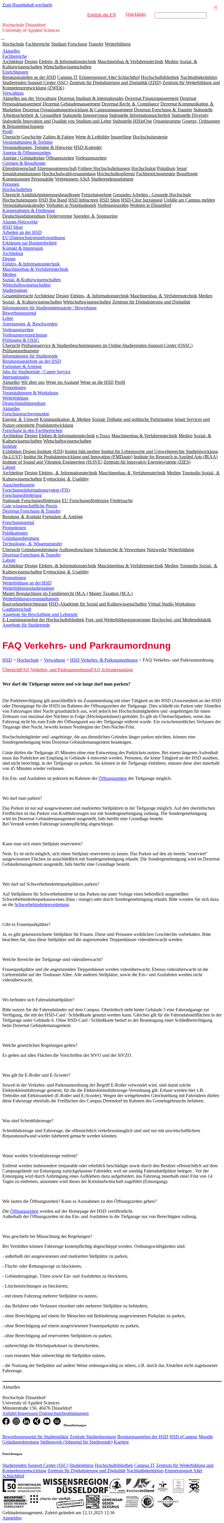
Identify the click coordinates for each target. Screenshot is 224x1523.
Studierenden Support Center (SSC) (35, 1465)
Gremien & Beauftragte (24, 163)
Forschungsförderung (22, 495)
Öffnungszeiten (113, 778)
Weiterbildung (118, 43)
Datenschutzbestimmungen (64, 1413)
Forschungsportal (18, 522)
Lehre (7, 318)
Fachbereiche (37, 43)
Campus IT (144, 1465)
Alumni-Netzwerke (20, 221)
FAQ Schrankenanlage (112, 669)
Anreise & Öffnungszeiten (26, 152)
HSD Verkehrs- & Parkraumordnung (104, 660)
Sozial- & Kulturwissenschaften (31, 279)
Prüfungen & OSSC (20, 340)
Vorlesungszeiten (18, 329)
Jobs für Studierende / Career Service (36, 371)
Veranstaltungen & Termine (27, 142)
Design (8, 258)
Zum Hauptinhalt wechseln (27, 4)
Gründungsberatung (20, 538)
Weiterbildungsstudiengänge (28, 588)
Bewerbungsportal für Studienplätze (35, 1436)
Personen (10, 184)
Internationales (15, 376)
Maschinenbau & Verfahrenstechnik (35, 269)
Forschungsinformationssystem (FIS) (36, 490)
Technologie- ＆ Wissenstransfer (32, 543)
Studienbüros (81, 1465)
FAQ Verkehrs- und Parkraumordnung (55, 669)
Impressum (28, 1413)
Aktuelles (11, 50)
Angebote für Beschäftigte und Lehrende (40, 614)
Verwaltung (13, 93)
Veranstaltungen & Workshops (30, 392)
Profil (7, 131)
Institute (9, 446)
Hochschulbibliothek (114, 1465)
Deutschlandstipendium (24, 403)
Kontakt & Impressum (22, 248)
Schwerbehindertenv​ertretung (42, 904)
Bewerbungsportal (19, 313)
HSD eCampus (183, 1436)
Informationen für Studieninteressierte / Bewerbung (49, 307)
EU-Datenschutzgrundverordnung (33, 237)
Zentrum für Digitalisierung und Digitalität (86, 1470)
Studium (58, 43)
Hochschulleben (17, 189)
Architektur (12, 253)
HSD (7, 660)
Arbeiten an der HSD (22, 232)
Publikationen (15, 532)
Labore (8, 467)
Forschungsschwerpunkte (25, 413)
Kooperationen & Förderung (28, 210)
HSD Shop (12, 227)
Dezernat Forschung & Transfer (31, 511)
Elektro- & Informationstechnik (31, 263)
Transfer (96, 43)
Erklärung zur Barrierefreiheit (29, 242)
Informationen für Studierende (30, 355)
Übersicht (11, 669)
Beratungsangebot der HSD (142, 1436)
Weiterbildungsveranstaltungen (30, 598)
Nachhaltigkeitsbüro (145, 1470)
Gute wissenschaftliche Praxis (29, 505)
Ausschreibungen (18, 484)
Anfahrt (10, 1413)
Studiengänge (14, 290)
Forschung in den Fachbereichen (32, 430)
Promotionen (14, 387)
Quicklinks (136, 14)
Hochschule (13, 43)
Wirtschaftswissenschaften (26, 284)
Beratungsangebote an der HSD (31, 361)
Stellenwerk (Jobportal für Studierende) (76, 1441)
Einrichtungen (15, 72)
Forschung (77, 43)
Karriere (121, 1441)
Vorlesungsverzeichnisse (24, 334)
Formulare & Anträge (22, 366)
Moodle (206, 1436)
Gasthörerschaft (16, 609)
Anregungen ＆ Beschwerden (29, 323)
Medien (9, 274)
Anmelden (12, 1517)
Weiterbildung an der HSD (27, 582)
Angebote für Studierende (26, 624)
